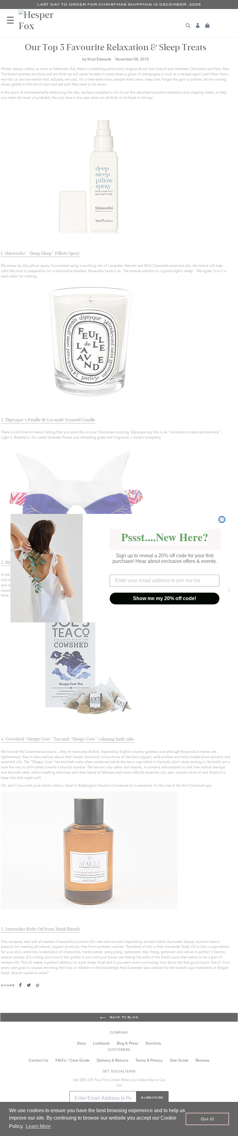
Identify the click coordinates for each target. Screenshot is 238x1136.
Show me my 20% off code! (164, 598)
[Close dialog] (222, 519)
